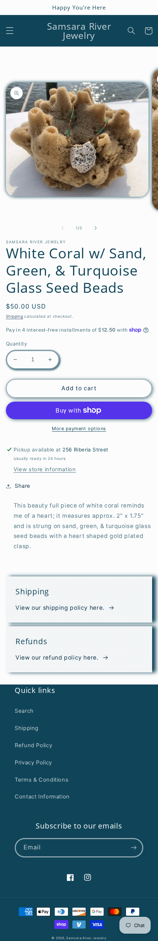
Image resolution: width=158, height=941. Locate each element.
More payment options (79, 428)
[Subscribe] (133, 847)
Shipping (14, 316)
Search (24, 711)
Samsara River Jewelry (86, 938)
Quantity (16, 344)
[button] (9, 30)
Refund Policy (33, 745)
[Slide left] (62, 228)
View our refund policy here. (56, 657)
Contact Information (42, 796)
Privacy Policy (33, 762)
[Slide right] (95, 228)
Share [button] (22, 486)
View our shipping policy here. (59, 607)
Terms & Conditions (41, 779)
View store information (45, 469)
